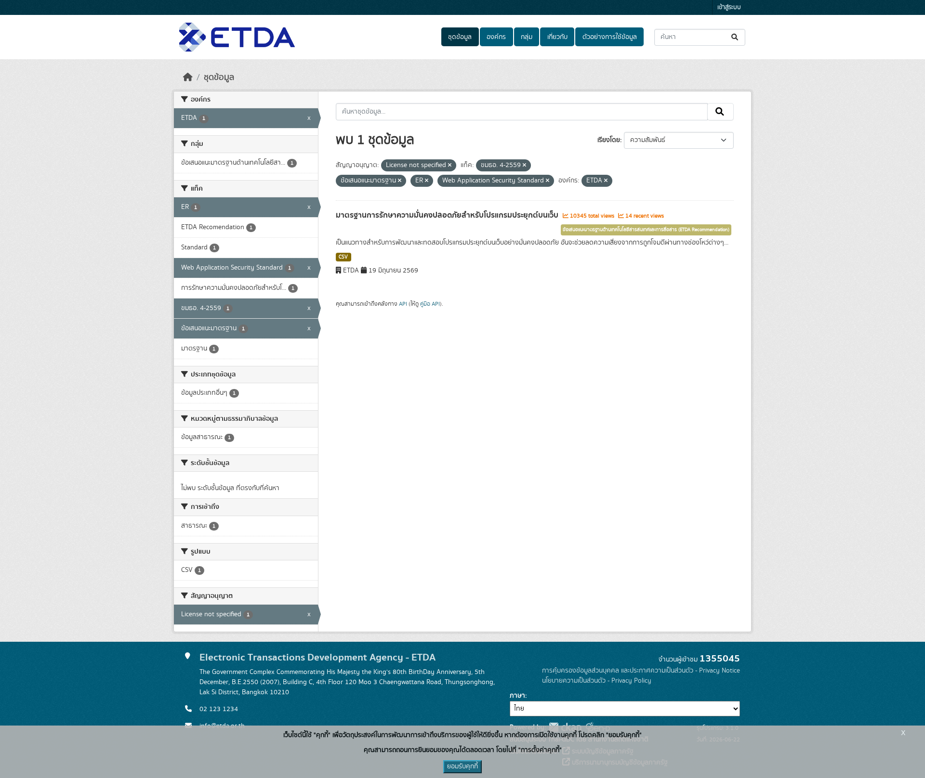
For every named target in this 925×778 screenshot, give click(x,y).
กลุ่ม (526, 37)
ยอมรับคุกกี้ (462, 766)
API (403, 303)
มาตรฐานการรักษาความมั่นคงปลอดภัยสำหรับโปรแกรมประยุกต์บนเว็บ (448, 215)
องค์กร (496, 37)
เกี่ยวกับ (557, 37)
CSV (343, 257)
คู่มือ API (430, 303)
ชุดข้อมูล (460, 37)
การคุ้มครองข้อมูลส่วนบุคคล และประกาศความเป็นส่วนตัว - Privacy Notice (641, 670)
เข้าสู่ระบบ (729, 7)
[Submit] (735, 37)
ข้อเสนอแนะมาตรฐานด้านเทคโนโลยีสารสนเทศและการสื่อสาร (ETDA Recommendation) (646, 229)
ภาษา (517, 695)
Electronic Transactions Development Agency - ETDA (317, 657)
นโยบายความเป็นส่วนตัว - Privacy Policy (596, 681)
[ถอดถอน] (449, 165)
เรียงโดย (608, 140)
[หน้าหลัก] (188, 77)
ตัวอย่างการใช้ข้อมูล (609, 37)
